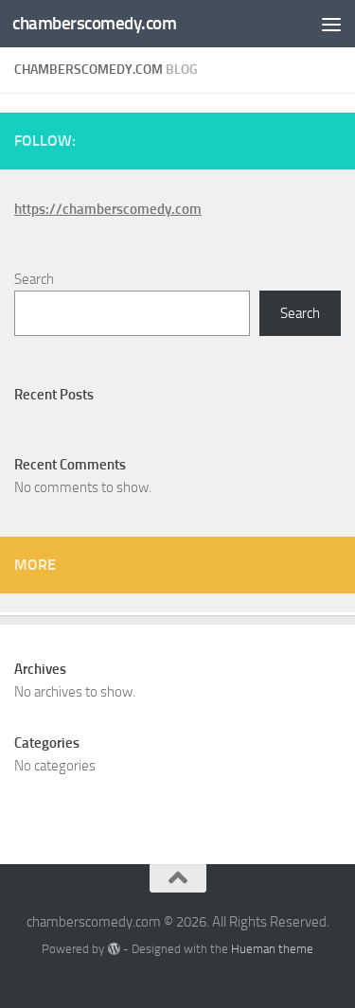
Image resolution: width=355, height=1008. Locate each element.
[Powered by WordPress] (113, 949)
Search (34, 279)
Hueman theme (272, 949)
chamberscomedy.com (94, 23)
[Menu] (331, 23)
